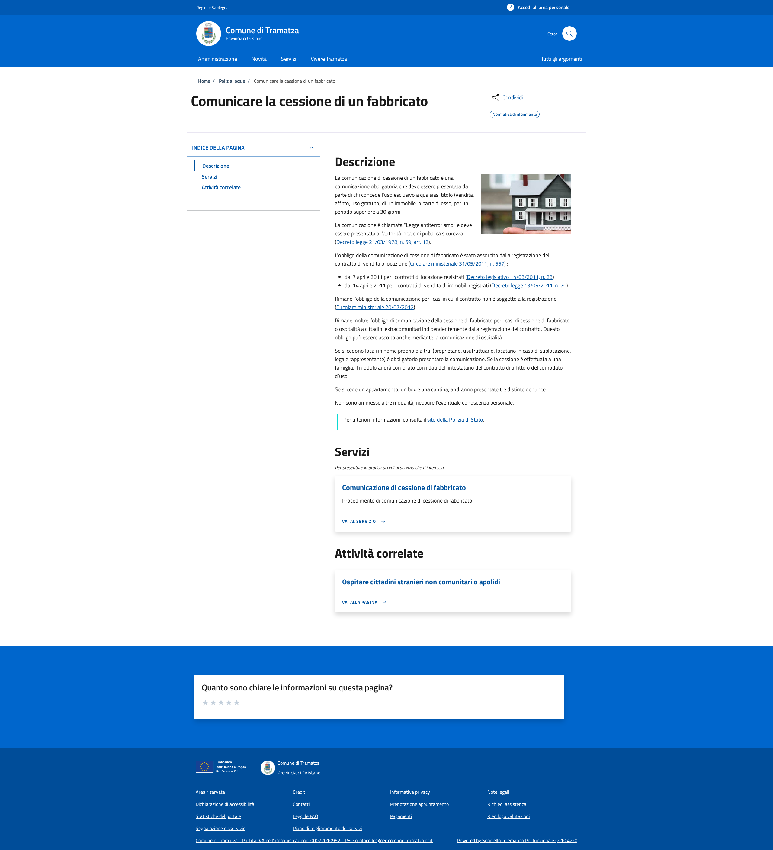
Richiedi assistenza (506, 804)
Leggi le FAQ (305, 816)
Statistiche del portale (218, 816)
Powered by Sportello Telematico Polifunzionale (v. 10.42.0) (517, 840)
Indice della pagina (218, 148)
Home (204, 81)
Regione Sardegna (212, 7)
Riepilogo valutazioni (508, 816)
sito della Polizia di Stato (455, 419)
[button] (538, 7)
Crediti (299, 792)
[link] (365, 521)
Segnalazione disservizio (220, 828)
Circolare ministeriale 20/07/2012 (375, 307)
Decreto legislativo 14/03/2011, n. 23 (510, 277)
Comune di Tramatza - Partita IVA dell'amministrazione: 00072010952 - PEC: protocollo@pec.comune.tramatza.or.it (314, 840)
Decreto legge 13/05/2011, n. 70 (529, 285)
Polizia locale (232, 81)
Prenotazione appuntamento (419, 804)
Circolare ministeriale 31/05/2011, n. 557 (457, 264)
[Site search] (569, 33)
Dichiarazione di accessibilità (225, 804)
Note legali (498, 792)
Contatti (301, 804)
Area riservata (210, 792)
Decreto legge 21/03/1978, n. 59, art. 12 (382, 242)
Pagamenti (401, 816)
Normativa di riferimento (514, 113)
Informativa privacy (410, 792)
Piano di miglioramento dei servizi (327, 828)
